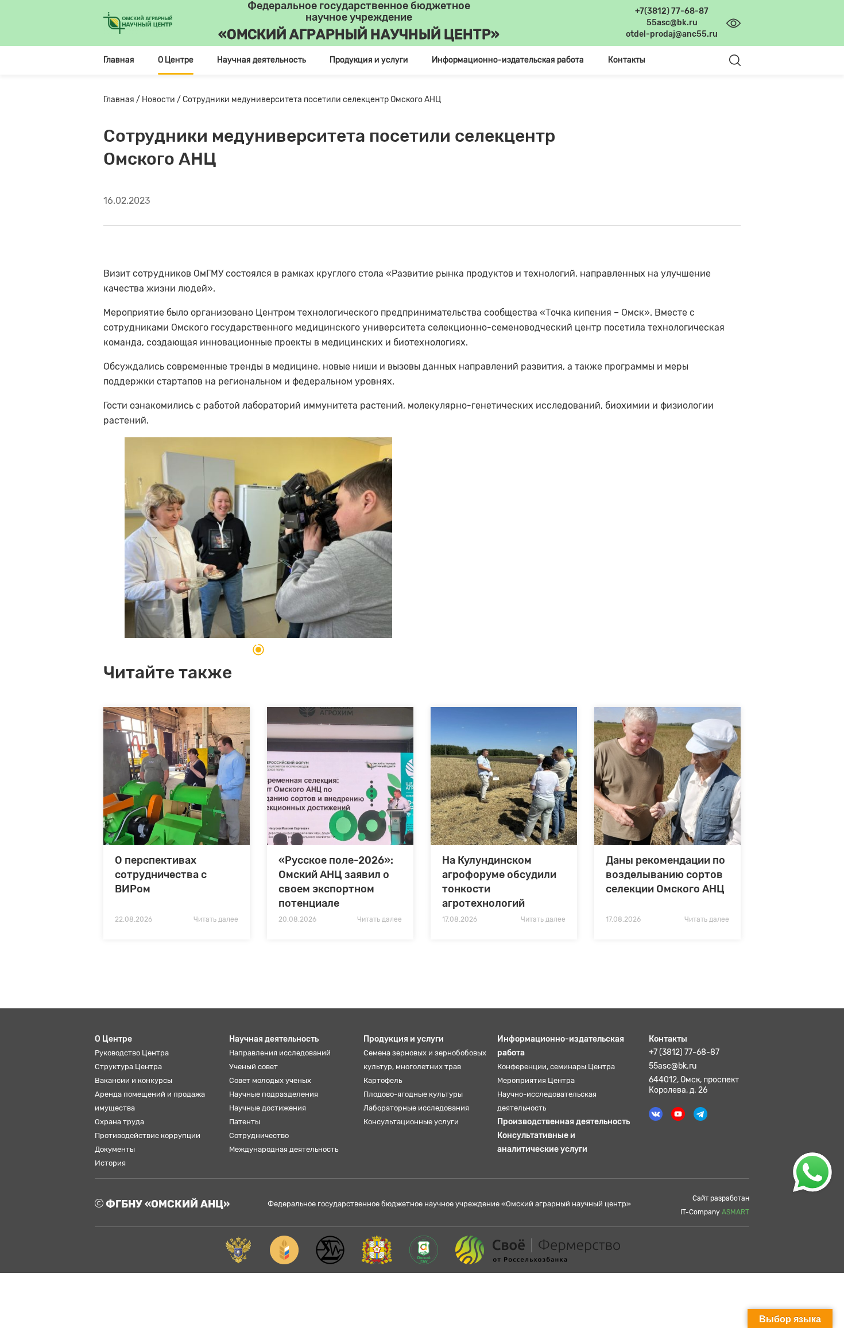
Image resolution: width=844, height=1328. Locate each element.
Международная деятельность (283, 1149)
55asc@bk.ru (672, 1066)
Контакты (626, 60)
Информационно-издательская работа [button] (508, 60)
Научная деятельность (274, 1039)
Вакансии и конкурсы (133, 1080)
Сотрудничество (259, 1135)
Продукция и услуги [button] (369, 60)
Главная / (122, 99)
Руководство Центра (132, 1053)
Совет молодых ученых (270, 1080)
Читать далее (215, 919)
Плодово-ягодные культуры (413, 1094)
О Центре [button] (175, 60)
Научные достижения (267, 1108)
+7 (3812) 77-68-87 (684, 1052)
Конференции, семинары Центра (556, 1066)
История (110, 1163)
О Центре (113, 1039)
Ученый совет (253, 1066)
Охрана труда (119, 1121)
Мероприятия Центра (536, 1080)
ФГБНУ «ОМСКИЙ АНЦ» (166, 1204)
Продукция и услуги (403, 1039)
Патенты (244, 1121)
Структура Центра (128, 1066)
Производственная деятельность (563, 1122)
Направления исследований (280, 1053)
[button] (258, 649)
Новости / (162, 99)
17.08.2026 (459, 919)
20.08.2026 (297, 919)
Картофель (382, 1080)
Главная (118, 60)
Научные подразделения (273, 1094)
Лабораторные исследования (416, 1108)
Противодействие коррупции (147, 1135)
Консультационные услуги (411, 1121)
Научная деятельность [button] (261, 60)
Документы (115, 1149)
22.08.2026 (133, 919)
